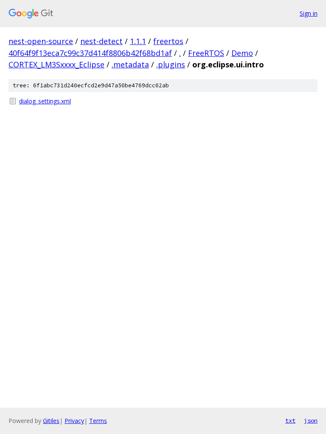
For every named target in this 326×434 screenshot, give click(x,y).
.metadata (130, 64)
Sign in (309, 13)
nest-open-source (40, 41)
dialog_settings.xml (45, 101)
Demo (242, 53)
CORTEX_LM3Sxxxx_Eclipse (56, 64)
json (311, 420)
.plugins (170, 64)
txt (290, 420)
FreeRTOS (206, 53)
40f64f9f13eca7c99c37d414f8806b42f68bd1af (90, 53)
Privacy (74, 421)
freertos (168, 41)
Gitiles (51, 421)
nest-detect (101, 41)
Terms (98, 421)
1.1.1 (138, 41)
